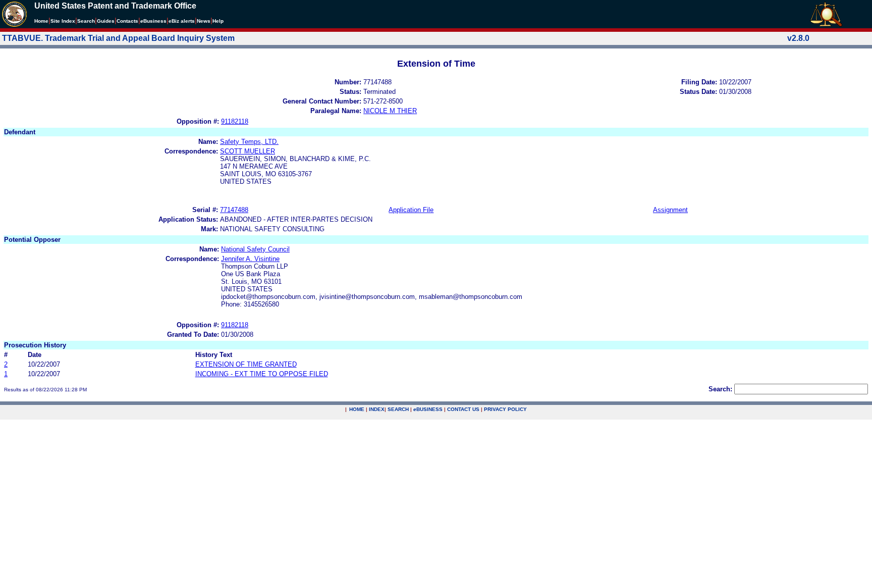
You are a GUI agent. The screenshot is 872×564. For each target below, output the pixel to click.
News (203, 21)
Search (86, 21)
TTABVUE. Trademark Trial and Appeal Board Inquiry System (118, 38)
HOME (356, 409)
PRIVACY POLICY (505, 409)
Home (41, 21)
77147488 (234, 210)
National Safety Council (255, 249)
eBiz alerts (182, 21)
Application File (411, 210)
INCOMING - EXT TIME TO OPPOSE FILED (261, 374)
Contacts (127, 21)
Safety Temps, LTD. (249, 141)
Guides (106, 21)
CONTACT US (463, 409)
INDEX (377, 409)
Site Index (62, 21)
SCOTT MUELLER (247, 151)
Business (153, 21)
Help (218, 21)
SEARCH (398, 409)
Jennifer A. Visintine (250, 259)
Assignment (670, 210)
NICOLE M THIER (390, 111)
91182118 (234, 121)
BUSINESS (428, 409)
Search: (720, 389)
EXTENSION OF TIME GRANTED (246, 364)
